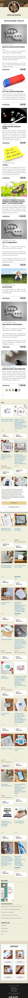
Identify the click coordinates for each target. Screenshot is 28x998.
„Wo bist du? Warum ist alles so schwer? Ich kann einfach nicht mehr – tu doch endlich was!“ (13, 201)
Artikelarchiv (3, 925)
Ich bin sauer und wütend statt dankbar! (12, 909)
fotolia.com (5, 88)
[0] (25, 5)
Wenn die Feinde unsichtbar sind (13, 369)
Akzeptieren (14, 503)
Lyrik (13, 163)
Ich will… (5, 165)
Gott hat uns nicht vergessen (12, 91)
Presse (2, 934)
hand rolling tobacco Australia (7, 918)
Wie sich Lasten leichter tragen (13, 47)
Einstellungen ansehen (14, 507)
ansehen (8, 962)
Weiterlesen (5, 766)
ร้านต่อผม (3, 912)
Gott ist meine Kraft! (9, 242)
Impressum (15, 510)
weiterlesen (6, 69)
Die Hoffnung (7, 287)
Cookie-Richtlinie (9, 510)
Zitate (11, 45)
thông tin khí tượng (5, 915)
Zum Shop (14, 946)
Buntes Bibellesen (10, 912)
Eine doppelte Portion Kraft (12, 324)
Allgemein (12, 124)
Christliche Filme (4, 931)
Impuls (11, 89)
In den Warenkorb (5, 435)
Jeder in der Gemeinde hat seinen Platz (14, 906)
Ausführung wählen (5, 472)
